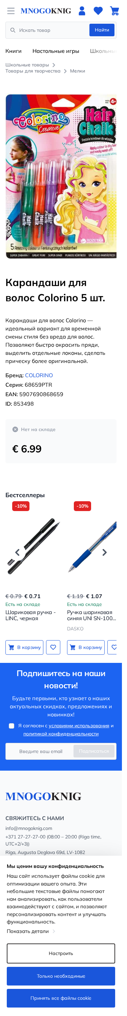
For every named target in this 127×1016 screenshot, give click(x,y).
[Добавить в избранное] (52, 640)
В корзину (28, 639)
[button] (17, 544)
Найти (102, 30)
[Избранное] (98, 11)
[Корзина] (114, 11)
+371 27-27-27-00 (25, 837)
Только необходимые (61, 976)
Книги (13, 50)
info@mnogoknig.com (28, 828)
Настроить (61, 953)
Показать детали (28, 931)
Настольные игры (56, 50)
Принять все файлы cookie (60, 998)
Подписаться (94, 751)
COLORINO (39, 367)
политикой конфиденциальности (61, 734)
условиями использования (79, 726)
